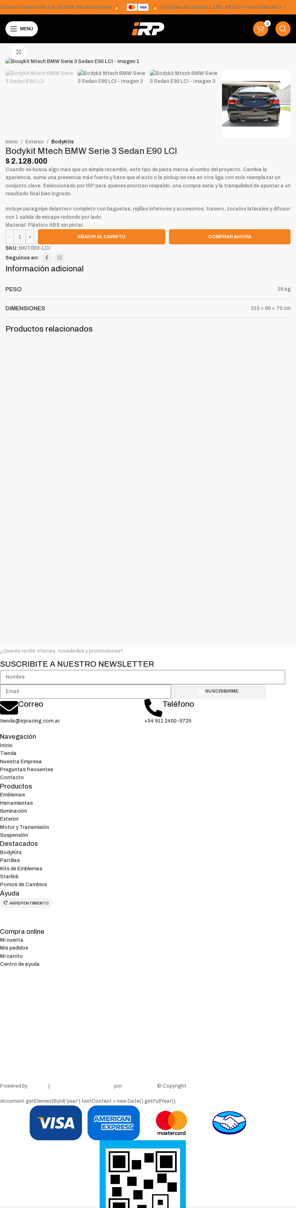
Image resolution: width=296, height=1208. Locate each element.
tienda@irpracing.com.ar (30, 721)
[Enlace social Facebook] (46, 258)
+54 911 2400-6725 (167, 721)
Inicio (11, 142)
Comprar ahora (229, 236)
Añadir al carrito (101, 236)
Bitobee (38, 1086)
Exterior (34, 142)
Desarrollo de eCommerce (82, 1086)
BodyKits (62, 142)
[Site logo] (148, 28)
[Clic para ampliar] (19, 52)
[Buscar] (283, 29)
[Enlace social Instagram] (59, 258)
